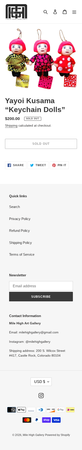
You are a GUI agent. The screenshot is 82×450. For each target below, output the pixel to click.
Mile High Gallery (33, 435)
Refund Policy (19, 230)
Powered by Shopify (57, 435)
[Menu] (74, 12)
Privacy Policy (20, 219)
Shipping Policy (20, 243)
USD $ (39, 382)
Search (14, 207)
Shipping (11, 125)
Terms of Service (21, 254)
